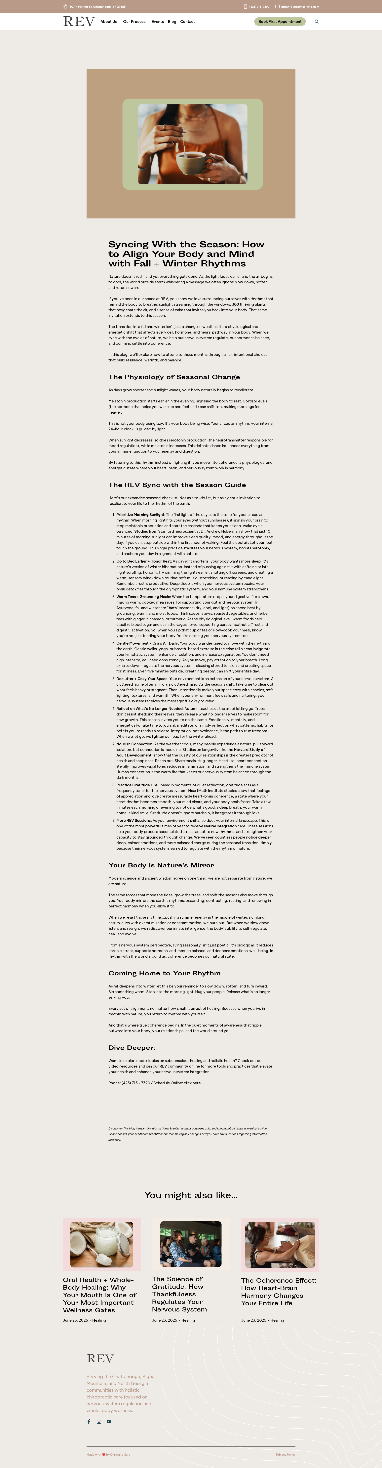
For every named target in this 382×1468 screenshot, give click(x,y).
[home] (79, 21)
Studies (141, 531)
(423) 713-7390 (259, 6)
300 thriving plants (249, 304)
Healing (99, 1320)
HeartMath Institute (205, 790)
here (197, 1082)
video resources (123, 1066)
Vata (173, 607)
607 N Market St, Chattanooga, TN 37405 (97, 6)
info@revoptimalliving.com (300, 6)
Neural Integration (220, 826)
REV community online (180, 1066)
